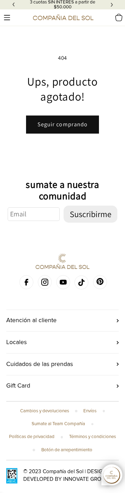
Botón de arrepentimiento (66, 450)
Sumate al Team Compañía (58, 424)
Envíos (90, 411)
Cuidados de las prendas (39, 364)
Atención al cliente (31, 320)
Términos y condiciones (92, 436)
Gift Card (18, 385)
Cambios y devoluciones (44, 411)
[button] (7, 17)
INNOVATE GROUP (85, 479)
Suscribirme (90, 214)
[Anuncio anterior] (13, 5)
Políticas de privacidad (32, 436)
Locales (16, 342)
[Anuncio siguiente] (111, 5)
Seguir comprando (63, 124)
